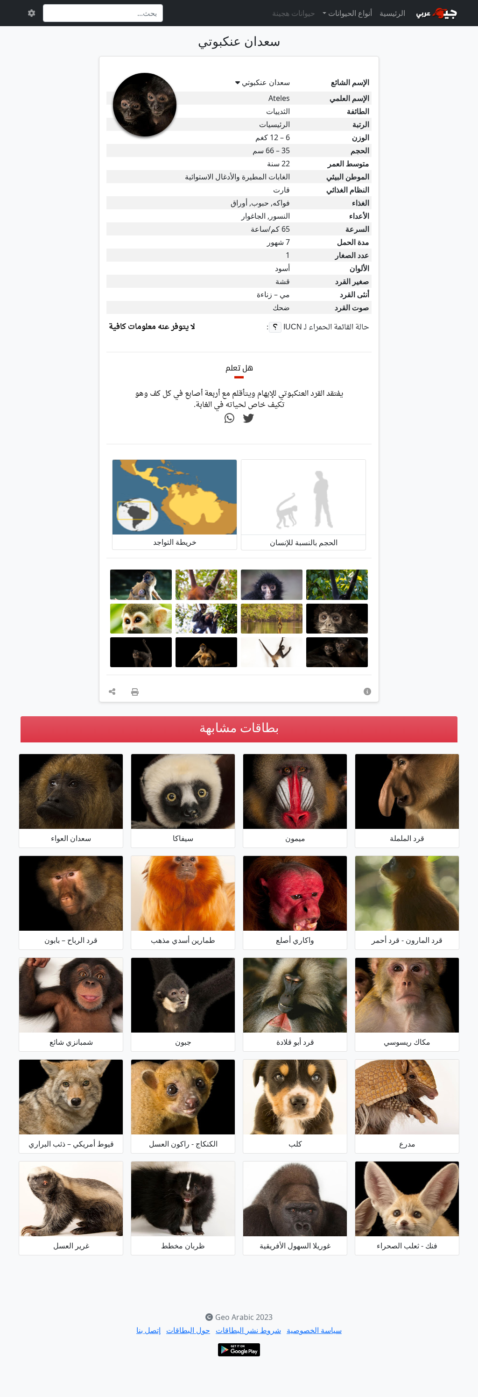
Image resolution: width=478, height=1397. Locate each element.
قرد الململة (407, 838)
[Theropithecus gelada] (295, 995)
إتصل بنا (148, 1330)
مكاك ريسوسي (407, 1042)
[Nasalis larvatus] (407, 791)
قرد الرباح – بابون (71, 940)
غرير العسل (71, 1245)
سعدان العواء (71, 838)
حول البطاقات (188, 1330)
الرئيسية (392, 13)
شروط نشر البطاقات (248, 1330)
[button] (367, 691)
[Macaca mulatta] (407, 995)
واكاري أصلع (295, 940)
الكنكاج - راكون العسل (183, 1144)
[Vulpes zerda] (407, 1199)
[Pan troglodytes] (71, 995)
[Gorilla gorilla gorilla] (295, 1199)
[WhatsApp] (229, 418)
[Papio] (71, 893)
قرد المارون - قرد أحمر (407, 940)
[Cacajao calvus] (295, 893)
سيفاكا (183, 838)
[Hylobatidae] (183, 995)
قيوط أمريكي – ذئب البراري (71, 1144)
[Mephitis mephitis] (183, 1199)
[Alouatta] (71, 791)
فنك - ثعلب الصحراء (407, 1245)
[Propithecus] (183, 791)
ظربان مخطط (183, 1245)
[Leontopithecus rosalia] (183, 893)
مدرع (407, 1144)
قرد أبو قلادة (295, 1042)
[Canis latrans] (71, 1097)
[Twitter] (248, 418)
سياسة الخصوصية (314, 1330)
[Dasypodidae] (407, 1097)
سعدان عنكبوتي (266, 82)
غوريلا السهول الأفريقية (295, 1245)
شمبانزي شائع (71, 1042)
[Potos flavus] (183, 1097)
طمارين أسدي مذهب (183, 940)
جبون (183, 1042)
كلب (295, 1144)
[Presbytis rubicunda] (407, 893)
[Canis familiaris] (295, 1097)
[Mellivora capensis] (71, 1199)
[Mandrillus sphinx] (295, 791)
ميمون (295, 838)
